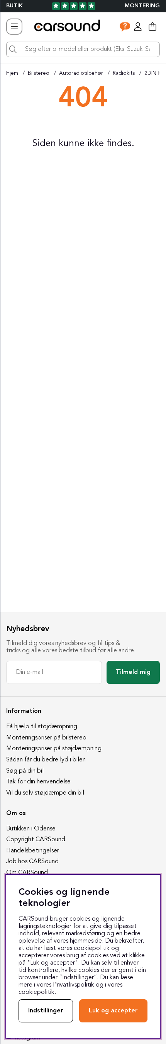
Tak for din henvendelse (38, 782)
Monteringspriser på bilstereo (46, 738)
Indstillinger (45, 1011)
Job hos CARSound (32, 862)
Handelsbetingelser (32, 851)
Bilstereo (38, 73)
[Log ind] (137, 26)
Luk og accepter (113, 1011)
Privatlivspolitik (73, 985)
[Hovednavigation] (14, 27)
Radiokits (124, 73)
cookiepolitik (36, 992)
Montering (142, 6)
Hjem (12, 73)
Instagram (26, 1038)
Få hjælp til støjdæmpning (41, 727)
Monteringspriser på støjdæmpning (54, 749)
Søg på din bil (25, 771)
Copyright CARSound (35, 840)
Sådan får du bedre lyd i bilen (46, 760)
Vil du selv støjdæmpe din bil (45, 793)
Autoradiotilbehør (81, 73)
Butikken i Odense (31, 829)
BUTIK (14, 6)
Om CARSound (27, 873)
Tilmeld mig (133, 672)
